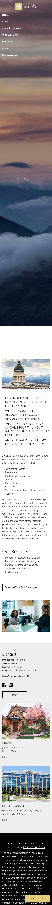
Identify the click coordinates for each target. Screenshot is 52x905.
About (5, 21)
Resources (8, 41)
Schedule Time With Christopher (21, 587)
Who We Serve (10, 35)
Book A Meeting (37, 898)
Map (4, 757)
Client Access (9, 55)
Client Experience (11, 28)
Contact (6, 48)
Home (5, 15)
